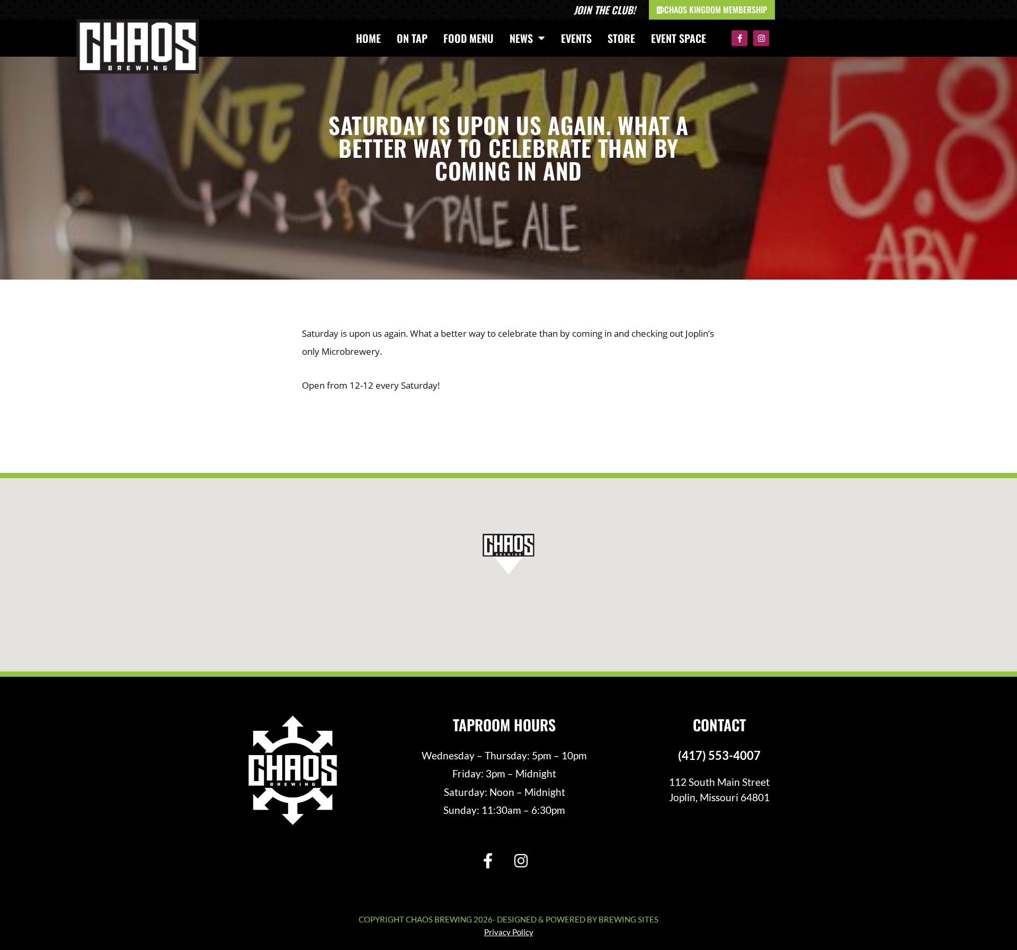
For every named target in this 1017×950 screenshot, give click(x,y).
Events (576, 38)
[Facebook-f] (739, 38)
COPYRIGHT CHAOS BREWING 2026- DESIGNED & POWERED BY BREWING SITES (508, 919)
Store (621, 38)
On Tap (412, 38)
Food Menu (468, 38)
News (521, 38)
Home (368, 38)
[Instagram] (761, 38)
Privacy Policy (508, 932)
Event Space (678, 38)
